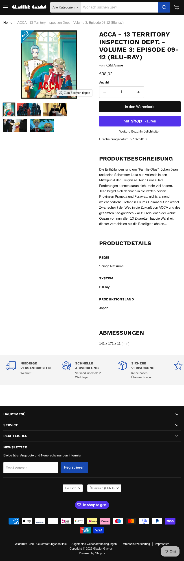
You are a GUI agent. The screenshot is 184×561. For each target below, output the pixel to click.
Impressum (162, 544)
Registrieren (74, 467)
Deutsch (70, 488)
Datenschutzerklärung (136, 544)
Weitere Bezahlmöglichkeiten (139, 131)
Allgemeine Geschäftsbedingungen (94, 544)
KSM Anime (114, 65)
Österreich (102, 488)
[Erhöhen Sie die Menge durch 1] (138, 92)
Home (7, 22)
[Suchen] (164, 7)
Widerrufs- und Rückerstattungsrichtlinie (41, 544)
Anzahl (104, 82)
